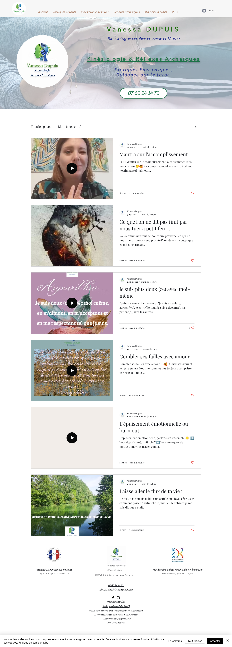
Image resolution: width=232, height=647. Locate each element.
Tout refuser (195, 641)
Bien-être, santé (69, 126)
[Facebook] (113, 597)
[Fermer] (227, 641)
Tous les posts (41, 126)
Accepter (215, 641)
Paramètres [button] (175, 641)
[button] (196, 127)
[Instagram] (118, 597)
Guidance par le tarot (142, 75)
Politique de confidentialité (33, 642)
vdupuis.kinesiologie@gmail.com (116, 618)
